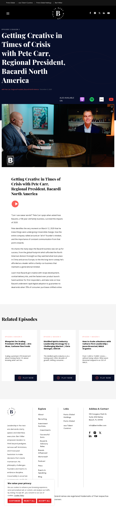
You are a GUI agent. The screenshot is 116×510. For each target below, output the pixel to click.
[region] (29, 492)
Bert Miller (58, 3)
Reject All (29, 501)
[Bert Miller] (58, 13)
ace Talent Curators (26, 3)
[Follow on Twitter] (99, 13)
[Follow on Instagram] (95, 13)
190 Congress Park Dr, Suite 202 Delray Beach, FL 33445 (98, 417)
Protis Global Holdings (43, 3)
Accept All (44, 501)
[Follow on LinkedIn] (104, 13)
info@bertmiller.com (97, 425)
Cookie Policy (19, 495)
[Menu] (8, 13)
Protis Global (10, 3)
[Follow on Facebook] (91, 13)
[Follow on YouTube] (108, 13)
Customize (14, 501)
